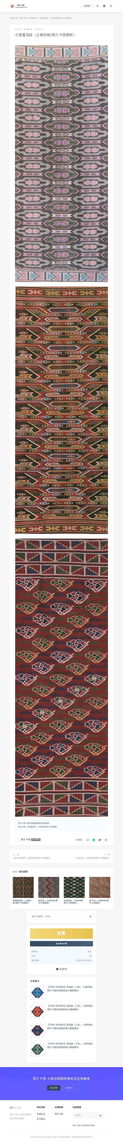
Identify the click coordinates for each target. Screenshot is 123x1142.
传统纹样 (33, 18)
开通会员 (41, 1114)
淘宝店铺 (53, 1088)
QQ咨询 (62, 969)
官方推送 (41, 1119)
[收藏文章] (88, 840)
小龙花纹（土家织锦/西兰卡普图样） (93, 858)
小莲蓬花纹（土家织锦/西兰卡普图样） (42, 827)
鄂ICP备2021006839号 (82, 1137)
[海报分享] (106, 840)
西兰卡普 (23, 18)
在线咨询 (69, 1088)
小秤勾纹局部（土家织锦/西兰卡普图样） (32, 858)
